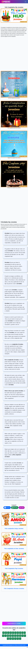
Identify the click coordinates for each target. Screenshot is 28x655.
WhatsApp (15, 507)
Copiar (22, 507)
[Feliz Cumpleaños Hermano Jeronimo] (14, 579)
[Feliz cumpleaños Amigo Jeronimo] (14, 519)
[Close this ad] (27, 647)
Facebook (8, 507)
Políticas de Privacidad (18, 645)
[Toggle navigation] (25, 1)
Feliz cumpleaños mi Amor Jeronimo (14, 548)
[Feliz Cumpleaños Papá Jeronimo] (14, 559)
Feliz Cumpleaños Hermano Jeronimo (14, 588)
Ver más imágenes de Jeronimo (14, 623)
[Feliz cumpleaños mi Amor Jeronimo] (14, 539)
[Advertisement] (14, 56)
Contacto (24, 645)
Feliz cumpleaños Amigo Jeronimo (14, 528)
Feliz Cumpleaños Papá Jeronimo (14, 568)
